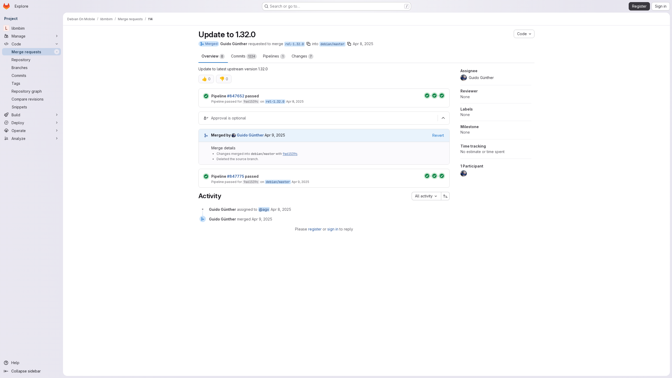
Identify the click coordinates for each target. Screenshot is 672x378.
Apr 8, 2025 (363, 43)
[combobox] (426, 196)
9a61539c (251, 101)
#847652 (235, 96)
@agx (264, 209)
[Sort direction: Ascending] (445, 196)
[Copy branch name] (308, 44)
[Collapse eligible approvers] (443, 118)
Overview (212, 56)
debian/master (332, 44)
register (315, 229)
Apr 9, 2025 (300, 182)
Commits (243, 56)
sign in (332, 229)
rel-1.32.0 (294, 44)
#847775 (235, 176)
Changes (302, 56)
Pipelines (273, 56)
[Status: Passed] (206, 96)
